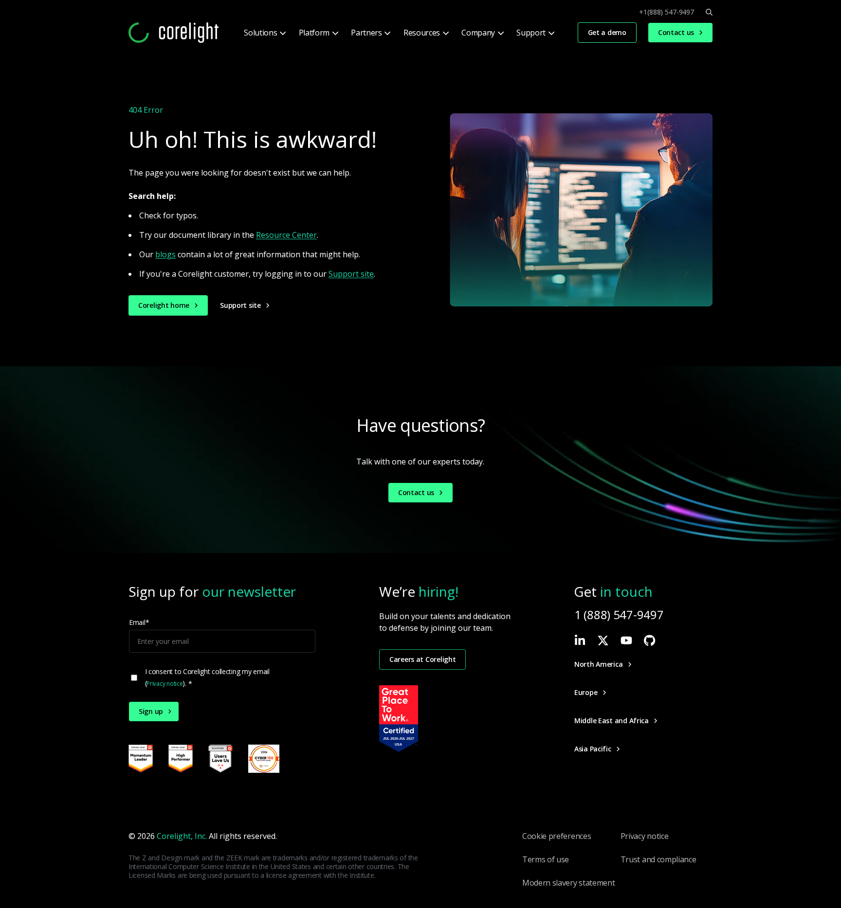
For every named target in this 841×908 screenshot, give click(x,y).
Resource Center (286, 235)
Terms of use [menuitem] (545, 859)
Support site (351, 273)
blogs (165, 254)
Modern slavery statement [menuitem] (568, 882)
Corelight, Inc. (182, 836)
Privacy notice (164, 683)
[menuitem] (263, 32)
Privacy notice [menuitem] (645, 836)
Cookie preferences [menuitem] (556, 836)
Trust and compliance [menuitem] (658, 859)
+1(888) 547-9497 (666, 12)
